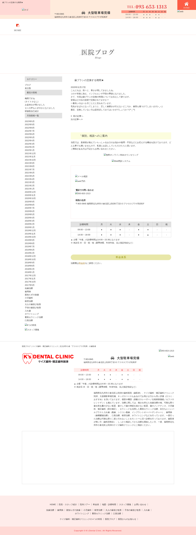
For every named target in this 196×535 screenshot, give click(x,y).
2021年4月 (30, 179)
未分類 (28, 88)
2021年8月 (30, 166)
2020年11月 (30, 195)
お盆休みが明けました (35, 105)
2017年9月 (30, 285)
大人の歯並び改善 (33, 304)
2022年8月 (30, 128)
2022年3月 (30, 144)
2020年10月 (30, 198)
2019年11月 (30, 234)
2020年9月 (30, 201)
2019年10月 (30, 237)
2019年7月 (30, 246)
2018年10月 (30, 259)
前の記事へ (78, 116)
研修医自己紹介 (32, 111)
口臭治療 (29, 320)
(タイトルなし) (31, 101)
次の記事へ (76, 119)
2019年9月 (30, 240)
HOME (53, 504)
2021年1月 (30, 189)
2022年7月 (30, 131)
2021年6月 (30, 172)
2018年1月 (30, 272)
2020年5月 (30, 214)
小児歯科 (29, 298)
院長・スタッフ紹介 (68, 504)
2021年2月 (30, 185)
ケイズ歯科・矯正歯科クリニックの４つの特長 (81, 519)
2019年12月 (30, 230)
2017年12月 (30, 275)
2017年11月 (30, 278)
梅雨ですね (30, 98)
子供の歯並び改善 (33, 307)
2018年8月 (30, 266)
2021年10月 (30, 160)
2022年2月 (30, 147)
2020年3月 (30, 221)
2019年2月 (30, 253)
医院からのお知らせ (127, 519)
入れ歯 (28, 311)
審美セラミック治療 (34, 317)
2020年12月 (30, 192)
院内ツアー (71, 27)
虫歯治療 (29, 288)
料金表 (97, 27)
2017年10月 (30, 282)
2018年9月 (30, 262)
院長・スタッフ (44, 27)
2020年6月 (30, 211)
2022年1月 (30, 150)
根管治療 (29, 301)
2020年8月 (30, 205)
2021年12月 (30, 153)
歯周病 (28, 291)
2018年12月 (30, 256)
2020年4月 (30, 218)
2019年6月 (30, 250)
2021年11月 (30, 156)
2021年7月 (30, 169)
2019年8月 (30, 243)
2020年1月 (30, 227)
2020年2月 (30, 224)
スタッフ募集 (150, 27)
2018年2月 (30, 269)
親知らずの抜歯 (32, 295)
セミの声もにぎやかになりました (40, 108)
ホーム (17, 27)
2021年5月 (30, 176)
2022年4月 (30, 140)
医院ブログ (110, 519)
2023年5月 (30, 121)
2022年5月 (30, 137)
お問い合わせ (177, 27)
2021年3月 (30, 182)
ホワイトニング (32, 314)
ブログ (28, 85)
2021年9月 (30, 163)
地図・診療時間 (124, 27)
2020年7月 (30, 208)
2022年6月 (30, 134)
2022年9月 (30, 124)
